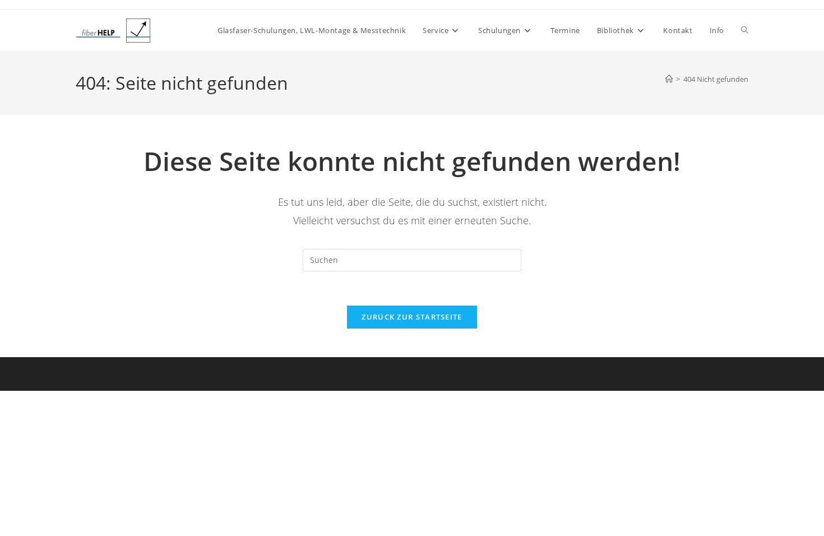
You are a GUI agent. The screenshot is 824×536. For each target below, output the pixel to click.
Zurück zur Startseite (412, 317)
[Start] (669, 79)
